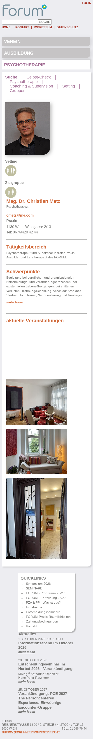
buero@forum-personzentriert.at (31, 732)
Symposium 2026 (38, 583)
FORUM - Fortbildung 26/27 (46, 598)
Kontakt (22, 27)
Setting (68, 86)
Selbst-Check (39, 77)
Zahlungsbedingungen (42, 621)
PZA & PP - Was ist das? (43, 602)
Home (6, 27)
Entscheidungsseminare (43, 612)
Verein (12, 41)
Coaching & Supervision (31, 86)
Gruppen (18, 91)
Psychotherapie (24, 64)
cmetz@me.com (20, 215)
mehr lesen (14, 302)
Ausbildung (19, 53)
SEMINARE (34, 588)
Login (86, 3)
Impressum (43, 27)
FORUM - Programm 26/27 (45, 593)
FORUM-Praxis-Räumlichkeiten (48, 616)
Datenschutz (67, 27)
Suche (11, 77)
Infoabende (34, 607)
